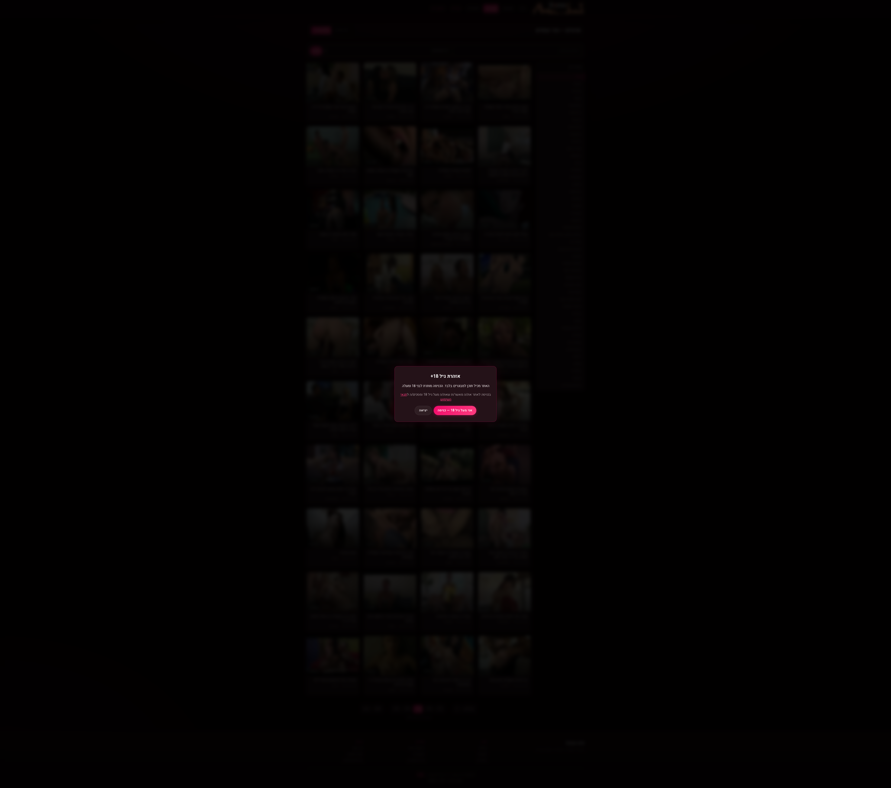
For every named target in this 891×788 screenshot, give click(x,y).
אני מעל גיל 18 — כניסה (455, 410)
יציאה (423, 410)
